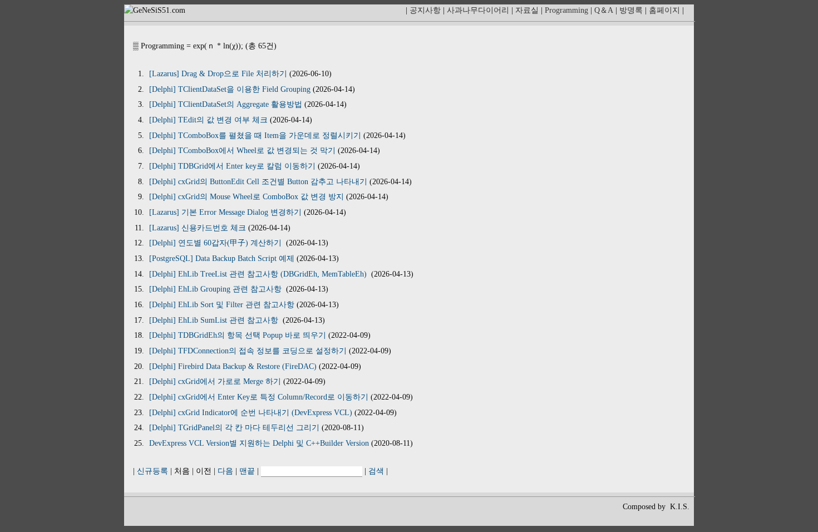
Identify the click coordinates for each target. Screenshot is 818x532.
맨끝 (247, 471)
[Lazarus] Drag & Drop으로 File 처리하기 (218, 74)
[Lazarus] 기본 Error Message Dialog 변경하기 (225, 212)
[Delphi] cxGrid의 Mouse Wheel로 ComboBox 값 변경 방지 (246, 197)
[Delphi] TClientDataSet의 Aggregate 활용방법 (225, 104)
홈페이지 (664, 10)
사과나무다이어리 (478, 10)
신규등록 (152, 471)
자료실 (527, 10)
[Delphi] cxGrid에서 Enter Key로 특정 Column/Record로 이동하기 (258, 397)
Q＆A (603, 10)
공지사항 (425, 10)
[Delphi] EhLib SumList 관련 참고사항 (214, 320)
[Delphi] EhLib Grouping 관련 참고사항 (216, 289)
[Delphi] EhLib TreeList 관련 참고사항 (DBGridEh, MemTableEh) (259, 274)
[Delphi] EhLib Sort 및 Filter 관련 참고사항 (221, 305)
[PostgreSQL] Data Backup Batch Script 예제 (221, 258)
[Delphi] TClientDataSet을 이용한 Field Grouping (230, 89)
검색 (376, 471)
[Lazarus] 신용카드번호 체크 (197, 228)
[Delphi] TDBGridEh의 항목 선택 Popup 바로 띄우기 (237, 335)
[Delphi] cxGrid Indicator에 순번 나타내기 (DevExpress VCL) (250, 412)
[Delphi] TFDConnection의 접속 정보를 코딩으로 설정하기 (248, 351)
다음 (225, 471)
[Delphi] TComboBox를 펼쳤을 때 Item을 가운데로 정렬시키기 (255, 135)
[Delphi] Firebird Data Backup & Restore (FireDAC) (233, 366)
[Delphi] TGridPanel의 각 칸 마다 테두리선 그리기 (234, 427)
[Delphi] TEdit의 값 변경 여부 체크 (208, 120)
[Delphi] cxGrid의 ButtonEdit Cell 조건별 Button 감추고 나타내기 (258, 182)
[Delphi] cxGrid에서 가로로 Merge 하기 (215, 381)
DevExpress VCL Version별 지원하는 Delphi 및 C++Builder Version (259, 443)
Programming (566, 10)
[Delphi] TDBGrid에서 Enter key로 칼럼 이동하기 (232, 166)
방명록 (631, 10)
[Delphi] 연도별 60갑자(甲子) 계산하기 (216, 243)
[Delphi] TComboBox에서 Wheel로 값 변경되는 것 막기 (242, 150)
